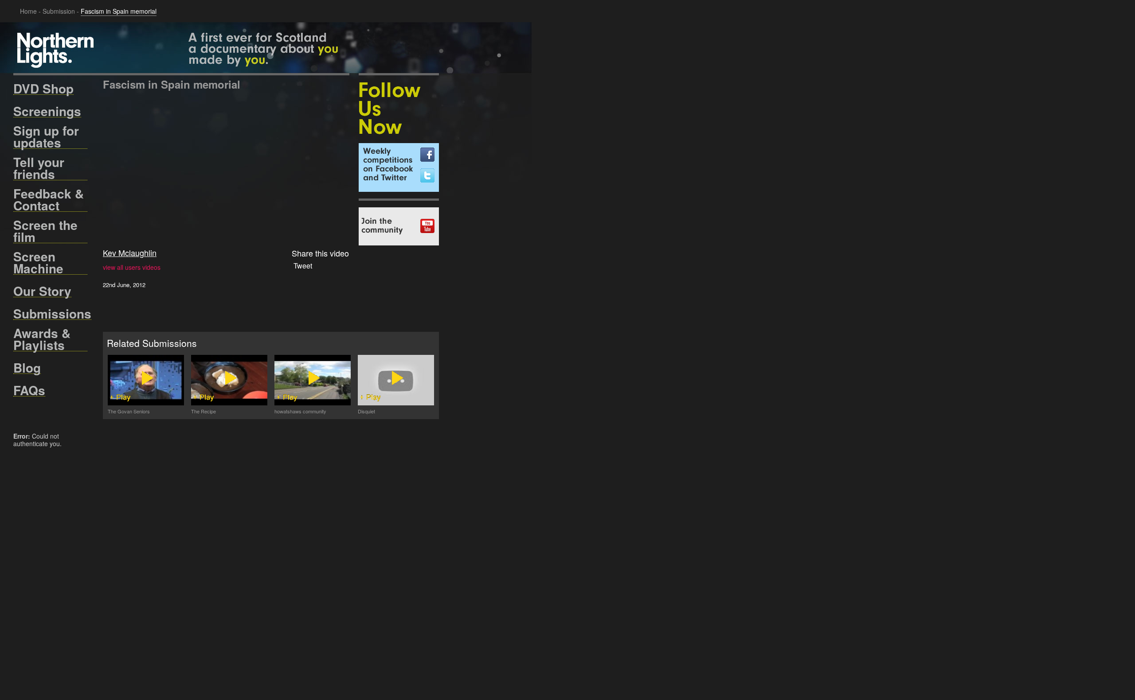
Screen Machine (38, 262)
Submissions (52, 313)
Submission (59, 11)
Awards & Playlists (41, 339)
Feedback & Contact (48, 199)
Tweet (303, 266)
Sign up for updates (46, 136)
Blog (27, 368)
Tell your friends (38, 168)
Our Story (42, 291)
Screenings (47, 111)
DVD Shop (43, 88)
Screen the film (45, 231)
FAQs (29, 390)
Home (28, 11)
